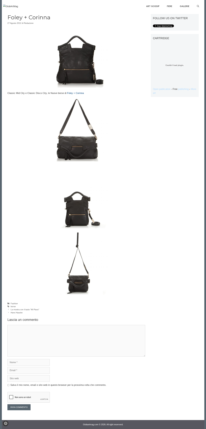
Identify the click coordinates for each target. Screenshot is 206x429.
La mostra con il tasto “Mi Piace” (25, 309)
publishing (183, 89)
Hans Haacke (17, 312)
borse (13, 306)
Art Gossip (152, 6)
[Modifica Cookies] (5, 423)
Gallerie (184, 6)
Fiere (169, 6)
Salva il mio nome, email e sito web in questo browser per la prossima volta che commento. (58, 385)
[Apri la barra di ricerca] (198, 6)
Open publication (161, 89)
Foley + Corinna (75, 93)
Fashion (14, 303)
